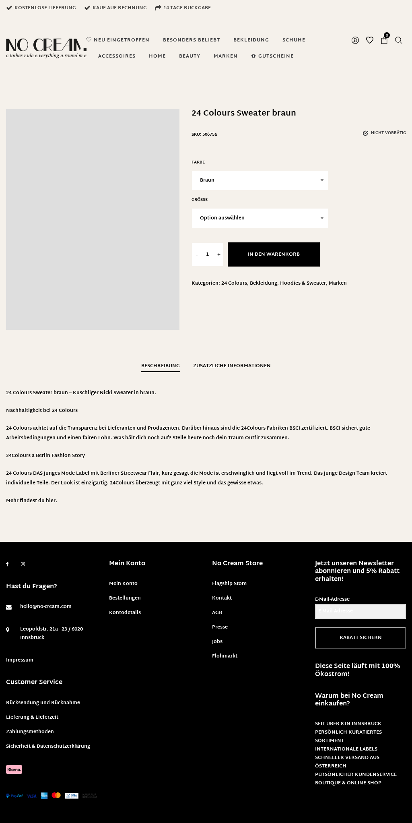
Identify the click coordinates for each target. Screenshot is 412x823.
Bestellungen (125, 598)
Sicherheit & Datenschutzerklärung (48, 746)
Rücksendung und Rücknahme (43, 703)
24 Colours (234, 283)
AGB (217, 612)
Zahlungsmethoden (30, 732)
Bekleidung (263, 283)
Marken (338, 283)
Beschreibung (160, 366)
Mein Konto (123, 583)
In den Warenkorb (274, 254)
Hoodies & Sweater (303, 283)
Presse (220, 627)
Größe (200, 200)
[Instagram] (23, 564)
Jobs (217, 641)
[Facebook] (7, 564)
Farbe (198, 162)
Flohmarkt (224, 656)
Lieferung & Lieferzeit (32, 717)
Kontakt (222, 598)
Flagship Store (229, 583)
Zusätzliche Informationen (232, 366)
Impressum (19, 660)
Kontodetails (125, 612)
